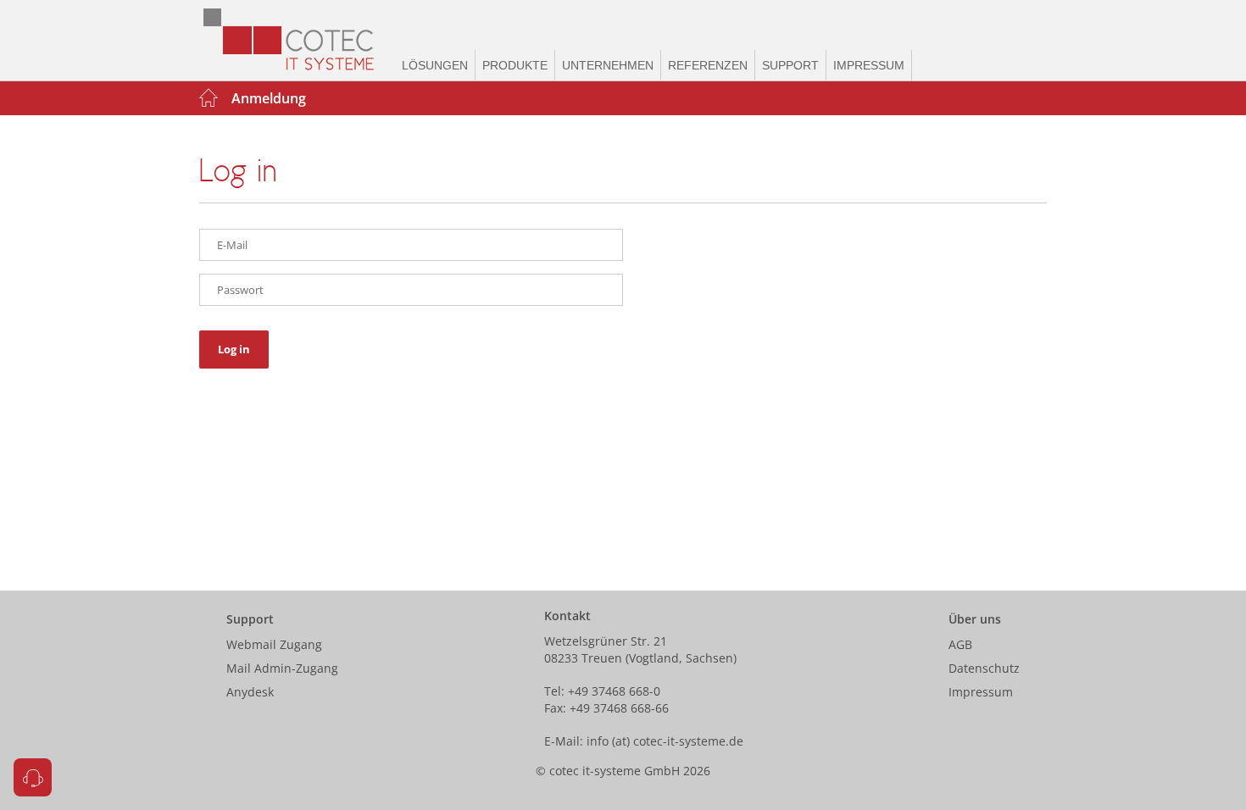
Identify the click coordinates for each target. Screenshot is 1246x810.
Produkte (515, 65)
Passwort (240, 290)
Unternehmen (608, 65)
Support (790, 65)
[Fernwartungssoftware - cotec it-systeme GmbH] (33, 777)
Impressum (868, 65)
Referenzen (708, 65)
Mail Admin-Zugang (282, 668)
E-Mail (232, 245)
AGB (960, 644)
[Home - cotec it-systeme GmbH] (297, 40)
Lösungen (435, 65)
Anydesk (250, 692)
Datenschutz (984, 668)
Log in (234, 349)
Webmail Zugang (274, 644)
